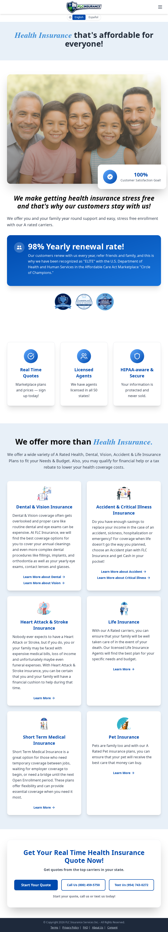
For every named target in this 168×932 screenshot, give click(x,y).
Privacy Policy (70, 927)
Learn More (42, 698)
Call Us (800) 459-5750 (83, 885)
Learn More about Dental (42, 577)
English (79, 17)
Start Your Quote (36, 885)
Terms (54, 927)
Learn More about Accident (121, 571)
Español (93, 17)
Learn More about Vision (42, 583)
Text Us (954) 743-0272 (131, 885)
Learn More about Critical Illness (121, 578)
